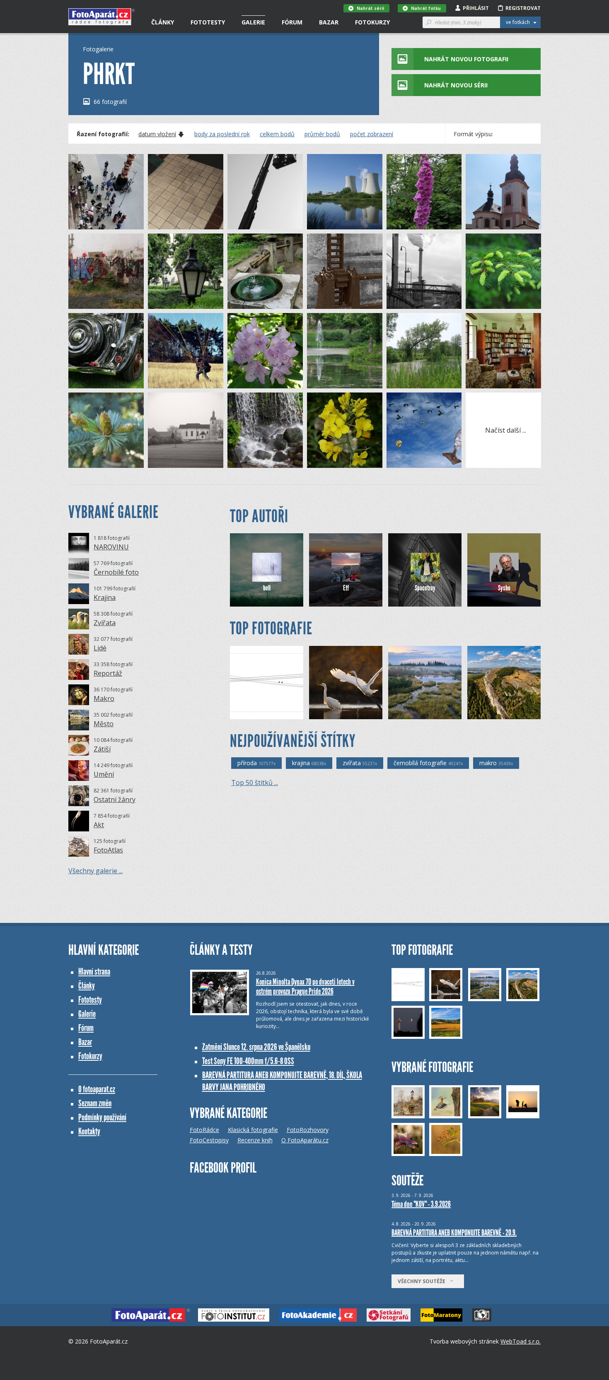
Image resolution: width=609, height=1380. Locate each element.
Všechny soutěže (423, 1281)
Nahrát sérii (370, 8)
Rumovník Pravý (501, 712)
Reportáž (108, 673)
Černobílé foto (116, 572)
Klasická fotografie (253, 1130)
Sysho (504, 587)
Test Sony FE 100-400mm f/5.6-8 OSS (248, 1061)
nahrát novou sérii (456, 85)
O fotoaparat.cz (96, 1089)
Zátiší (102, 749)
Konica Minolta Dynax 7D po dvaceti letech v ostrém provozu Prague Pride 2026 (305, 986)
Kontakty (89, 1131)
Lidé (100, 648)
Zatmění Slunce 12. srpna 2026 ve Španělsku (256, 1046)
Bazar (328, 22)
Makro (104, 698)
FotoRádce (204, 1130)
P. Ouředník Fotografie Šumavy (432, 712)
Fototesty (208, 22)
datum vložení (157, 134)
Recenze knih (255, 1140)
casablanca (257, 712)
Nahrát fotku (426, 8)
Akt (99, 824)
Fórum (292, 22)
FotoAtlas (108, 850)
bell (267, 587)
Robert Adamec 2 (345, 712)
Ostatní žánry (114, 799)
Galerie (253, 22)
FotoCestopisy (209, 1140)
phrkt (89, 222)
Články (162, 22)
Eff (346, 587)
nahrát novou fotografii (466, 59)
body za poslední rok (222, 134)
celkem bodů (277, 134)
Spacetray (425, 587)
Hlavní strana (94, 971)
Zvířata (105, 622)
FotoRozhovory (308, 1130)
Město (104, 723)
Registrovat (523, 8)
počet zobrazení (371, 134)
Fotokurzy (372, 22)
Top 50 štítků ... (254, 782)
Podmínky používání (102, 1117)
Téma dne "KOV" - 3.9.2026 (421, 1204)
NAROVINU (111, 547)
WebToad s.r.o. (520, 1341)
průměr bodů (322, 134)
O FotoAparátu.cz (305, 1140)
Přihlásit (476, 8)
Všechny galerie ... (95, 870)
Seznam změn (94, 1103)
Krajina (105, 597)
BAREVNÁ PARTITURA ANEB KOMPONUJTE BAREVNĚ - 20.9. (454, 1233)
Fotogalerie (98, 49)
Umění (104, 774)
